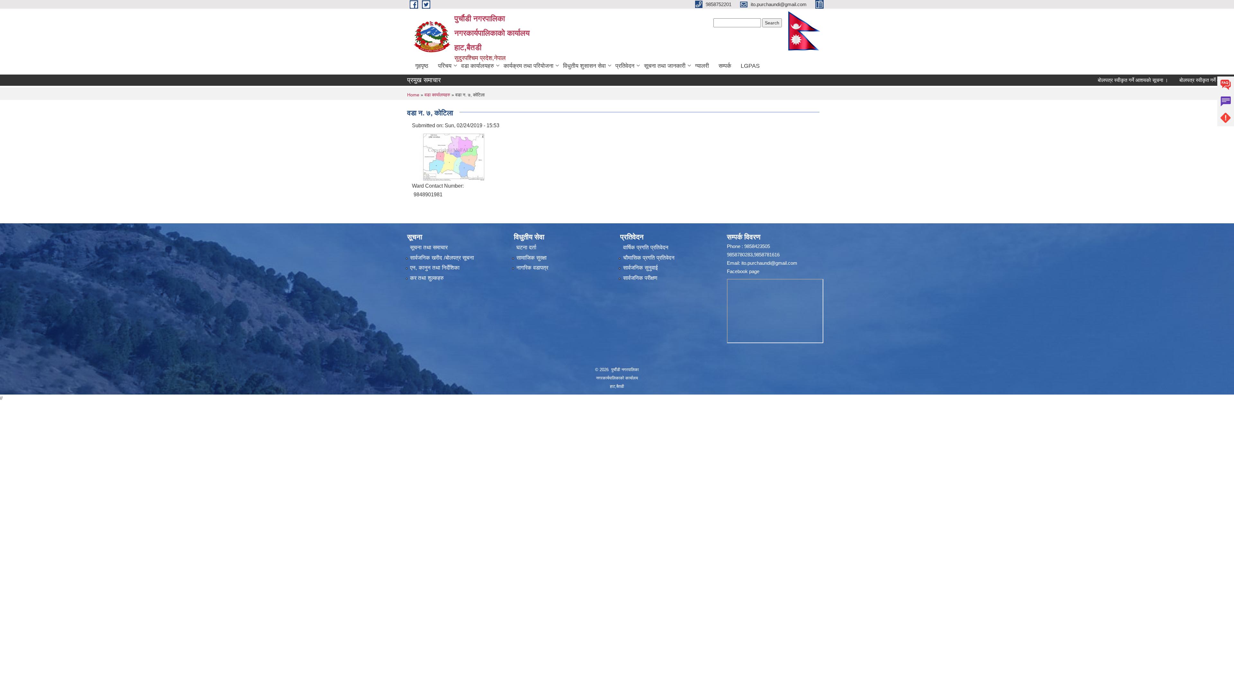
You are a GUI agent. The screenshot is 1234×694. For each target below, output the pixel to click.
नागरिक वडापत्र (532, 268)
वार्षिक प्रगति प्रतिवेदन (645, 248)
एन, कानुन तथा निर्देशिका (435, 268)
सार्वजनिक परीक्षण (640, 278)
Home (413, 94)
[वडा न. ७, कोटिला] (449, 155)
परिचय (445, 66)
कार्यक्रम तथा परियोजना (528, 66)
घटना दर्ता (526, 248)
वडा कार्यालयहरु (477, 66)
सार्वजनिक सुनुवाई (640, 268)
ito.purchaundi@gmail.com (769, 263)
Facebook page (743, 271)
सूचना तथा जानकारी (664, 66)
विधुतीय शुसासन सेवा (584, 66)
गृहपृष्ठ (421, 66)
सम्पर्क (725, 66)
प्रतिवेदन (624, 66)
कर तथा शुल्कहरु (427, 278)
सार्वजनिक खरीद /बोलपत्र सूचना (442, 258)
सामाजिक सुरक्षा (531, 258)
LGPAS (750, 66)
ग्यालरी (702, 66)
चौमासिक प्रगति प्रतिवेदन (649, 258)
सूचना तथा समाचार (429, 248)
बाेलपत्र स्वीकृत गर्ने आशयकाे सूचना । (1108, 80)
